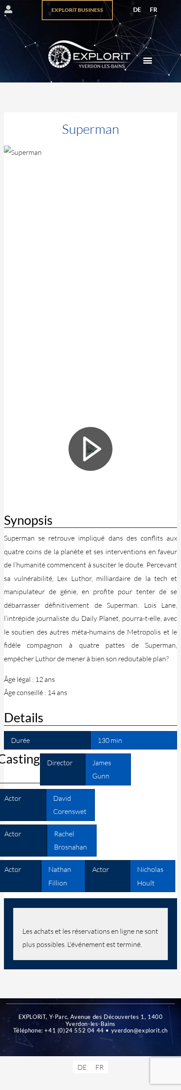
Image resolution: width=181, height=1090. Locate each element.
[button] (147, 60)
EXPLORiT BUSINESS (77, 10)
